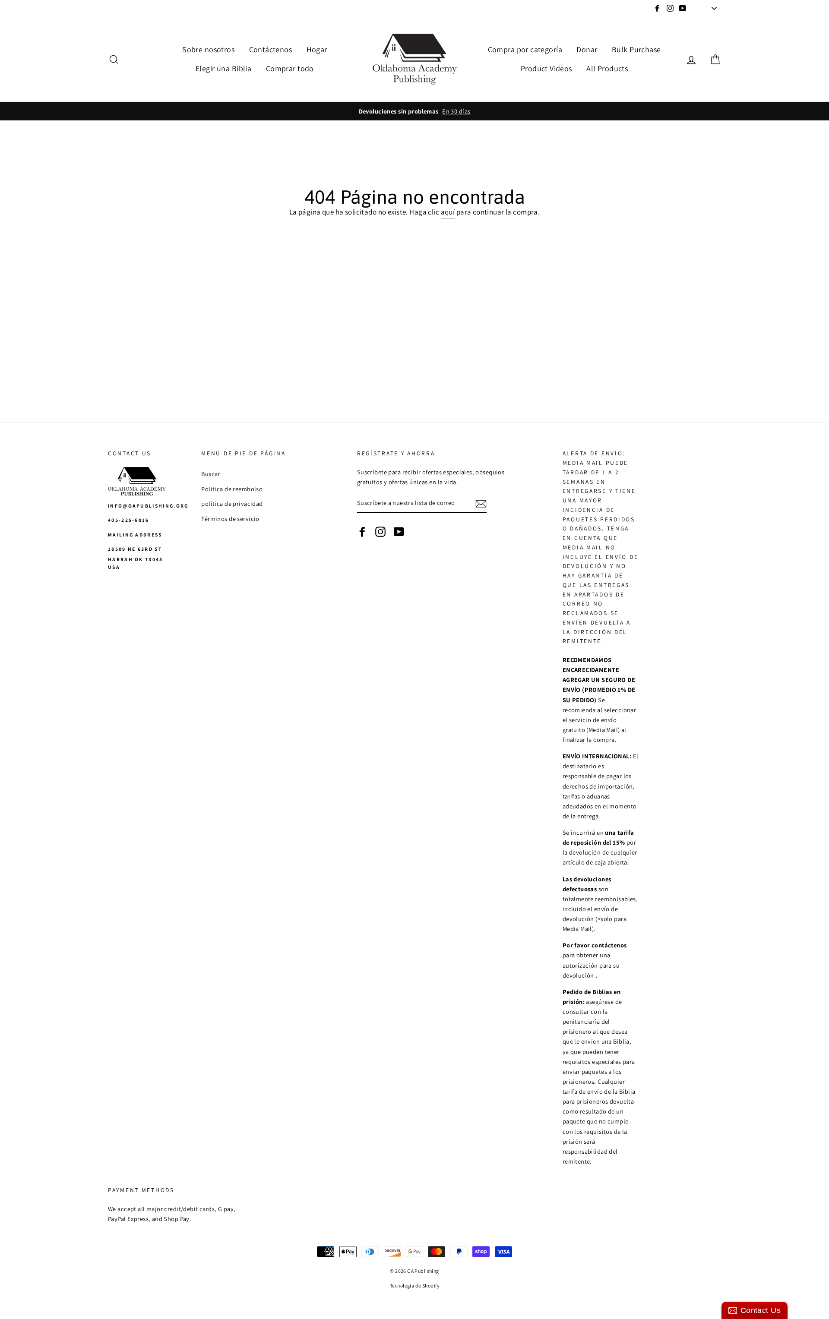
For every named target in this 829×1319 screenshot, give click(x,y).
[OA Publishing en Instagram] (380, 531)
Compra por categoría (525, 49)
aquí (448, 212)
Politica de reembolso (232, 489)
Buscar (210, 474)
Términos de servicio (230, 518)
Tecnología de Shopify (414, 1285)
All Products (607, 68)
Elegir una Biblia (223, 68)
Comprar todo (290, 68)
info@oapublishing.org (148, 505)
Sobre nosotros (208, 49)
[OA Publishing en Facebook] (362, 531)
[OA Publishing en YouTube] (399, 531)
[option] (414, 111)
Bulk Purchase (636, 49)
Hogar (317, 49)
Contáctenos (270, 49)
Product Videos (546, 68)
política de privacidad (232, 503)
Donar (586, 49)
